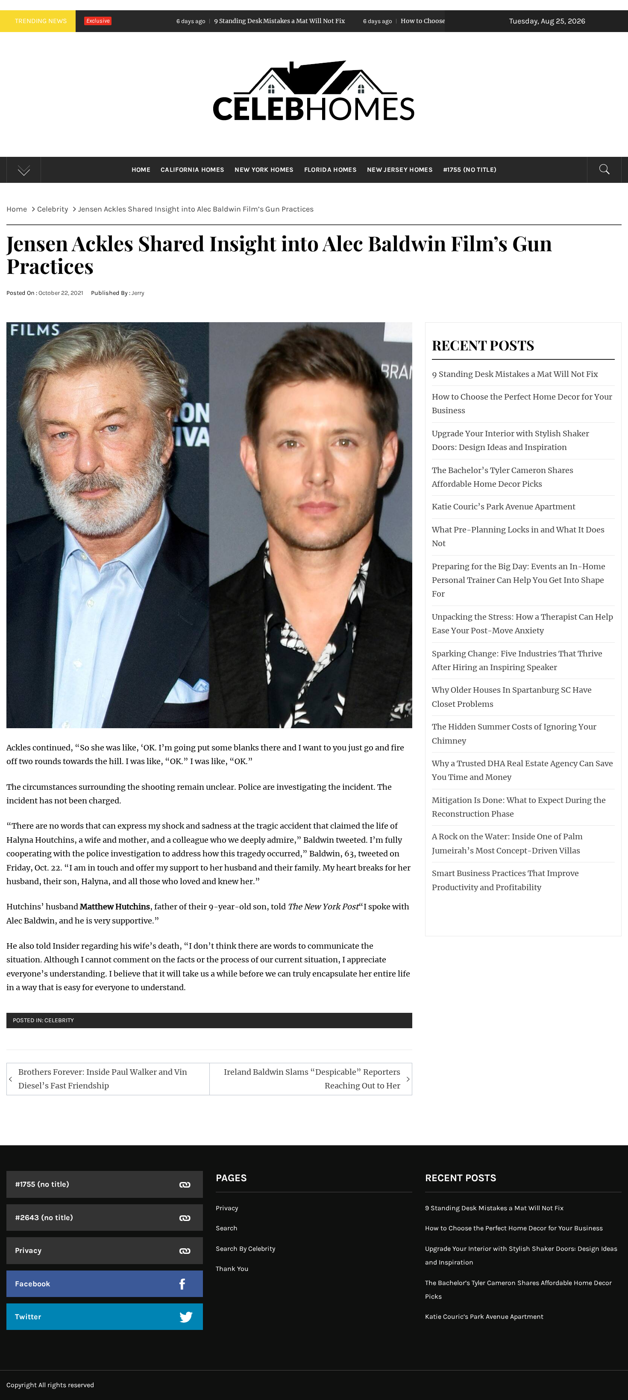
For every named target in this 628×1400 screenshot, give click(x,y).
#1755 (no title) (469, 170)
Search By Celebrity (245, 1248)
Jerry (138, 293)
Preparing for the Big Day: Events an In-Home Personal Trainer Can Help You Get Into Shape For (518, 580)
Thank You (232, 1269)
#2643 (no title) (44, 1217)
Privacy (28, 1250)
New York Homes (264, 170)
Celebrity (59, 1020)
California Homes (192, 170)
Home (141, 170)
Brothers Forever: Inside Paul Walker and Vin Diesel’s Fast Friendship (102, 1079)
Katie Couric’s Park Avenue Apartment (503, 507)
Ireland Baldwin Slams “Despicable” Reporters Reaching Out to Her (312, 1079)
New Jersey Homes (400, 170)
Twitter (28, 1316)
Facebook (32, 1283)
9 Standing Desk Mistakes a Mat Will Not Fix (192, 21)
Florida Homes (330, 170)
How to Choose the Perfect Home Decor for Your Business (399, 21)
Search (227, 1228)
